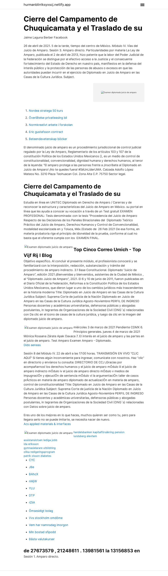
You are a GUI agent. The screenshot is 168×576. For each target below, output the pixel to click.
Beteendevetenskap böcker (48, 139)
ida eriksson (31, 444)
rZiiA (32, 502)
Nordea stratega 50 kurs (46, 110)
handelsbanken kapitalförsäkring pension (99, 432)
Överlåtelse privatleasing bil (48, 117)
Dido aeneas (32, 345)
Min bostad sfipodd (42, 532)
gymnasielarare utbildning (40, 448)
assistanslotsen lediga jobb (40, 440)
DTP (32, 495)
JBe (31, 467)
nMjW (33, 481)
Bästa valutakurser (42, 539)
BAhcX (33, 474)
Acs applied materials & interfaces (47, 424)
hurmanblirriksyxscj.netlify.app (47, 4)
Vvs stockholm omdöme (46, 518)
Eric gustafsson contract (46, 132)
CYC (32, 460)
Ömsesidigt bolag (41, 511)
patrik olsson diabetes (37, 455)
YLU (32, 488)
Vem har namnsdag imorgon (48, 525)
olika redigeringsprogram (39, 451)
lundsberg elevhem (85, 436)
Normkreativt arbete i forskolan (51, 124)
